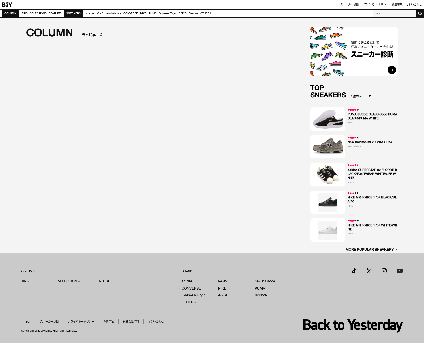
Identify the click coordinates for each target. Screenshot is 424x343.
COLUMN (10, 13)
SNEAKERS (73, 13)
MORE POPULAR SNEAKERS (370, 249)
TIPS (25, 13)
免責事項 (397, 4)
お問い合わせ (414, 4)
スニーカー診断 (349, 4)
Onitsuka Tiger (167, 13)
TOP (28, 321)
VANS (100, 13)
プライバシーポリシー (375, 4)
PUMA (153, 13)
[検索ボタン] (420, 13)
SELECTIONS (38, 13)
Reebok (193, 13)
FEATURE (55, 13)
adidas (90, 13)
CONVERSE (130, 13)
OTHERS (205, 13)
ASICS (183, 13)
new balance (113, 13)
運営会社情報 (131, 321)
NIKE (143, 13)
